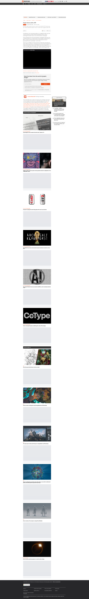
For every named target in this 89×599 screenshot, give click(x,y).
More (44, 3)
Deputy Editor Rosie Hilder (34, 103)
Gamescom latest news (41, 17)
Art (25, 3)
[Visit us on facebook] (45, 1)
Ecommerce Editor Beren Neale (44, 103)
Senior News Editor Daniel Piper (28, 104)
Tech (35, 3)
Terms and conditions (47, 588)
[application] (37, 59)
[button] (65, 1)
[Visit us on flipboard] (53, 1)
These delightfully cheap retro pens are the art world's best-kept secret (59, 119)
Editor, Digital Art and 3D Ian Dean (41, 104)
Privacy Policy (47, 89)
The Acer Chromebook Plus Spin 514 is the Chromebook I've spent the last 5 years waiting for (59, 104)
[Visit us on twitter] (47, 1)
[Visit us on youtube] (50, 1)
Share (25, 30)
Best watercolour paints (62, 17)
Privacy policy (57, 588)
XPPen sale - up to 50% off (52, 17)
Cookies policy (25, 590)
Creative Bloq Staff (30, 24)
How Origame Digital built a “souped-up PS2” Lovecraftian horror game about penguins (59, 114)
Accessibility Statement (48, 590)
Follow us (44, 30)
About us (24, 588)
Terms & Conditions (41, 89)
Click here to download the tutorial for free (30, 70)
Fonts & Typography (38, 20)
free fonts (37, 72)
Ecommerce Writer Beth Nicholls (41, 105)
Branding (33, 20)
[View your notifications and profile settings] (62, 1)
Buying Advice (39, 3)
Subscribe (55, 1)
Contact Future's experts (37, 588)
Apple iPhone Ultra (32, 17)
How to (25, 24)
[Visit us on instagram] (48, 1)
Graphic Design (28, 20)
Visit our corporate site (56, 581)
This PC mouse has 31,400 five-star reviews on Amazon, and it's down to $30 (59, 123)
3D (32, 3)
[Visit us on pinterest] (51, 1)
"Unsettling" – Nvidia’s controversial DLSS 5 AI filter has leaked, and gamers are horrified (59, 110)
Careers (56, 590)
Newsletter (49, 30)
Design (29, 3)
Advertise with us (36, 590)
